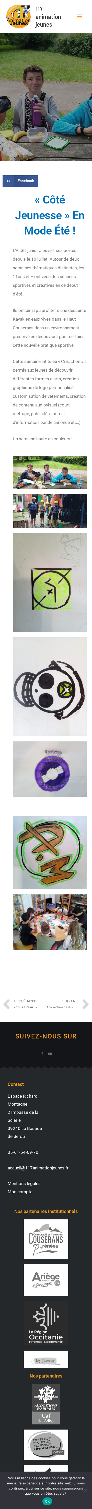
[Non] (85, 1490)
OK (47, 1501)
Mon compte (20, 1191)
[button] (20, 181)
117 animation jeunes (48, 16)
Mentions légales (24, 1183)
